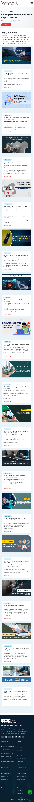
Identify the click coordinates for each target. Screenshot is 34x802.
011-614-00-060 (9, 753)
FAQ (2, 787)
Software (19, 750)
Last (24, 709)
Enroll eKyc (20, 782)
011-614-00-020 (8, 756)
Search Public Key (21, 776)
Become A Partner (6, 773)
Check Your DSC (21, 779)
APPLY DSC (6, 24)
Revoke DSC (20, 790)
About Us (19, 747)
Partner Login (4, 776)
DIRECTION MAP (6, 750)
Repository (20, 761)
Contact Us (20, 755)
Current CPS (4, 785)
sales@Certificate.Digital (8, 761)
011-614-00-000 (9, 758)
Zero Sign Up (4, 779)
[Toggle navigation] (32, 3)
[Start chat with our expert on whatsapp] (29, 792)
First (10, 709)
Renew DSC (20, 793)
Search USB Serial (6, 782)
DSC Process (20, 787)
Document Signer (21, 758)
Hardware (19, 753)
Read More (6, 87)
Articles (19, 785)
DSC (18, 764)
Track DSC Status (21, 773)
